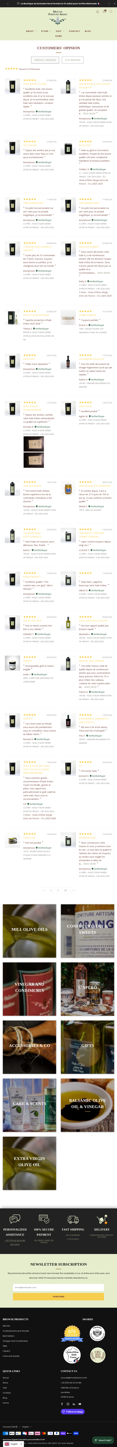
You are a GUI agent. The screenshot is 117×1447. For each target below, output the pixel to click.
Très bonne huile (33, 203)
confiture (29, 837)
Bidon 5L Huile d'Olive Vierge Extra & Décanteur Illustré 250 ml (38, 336)
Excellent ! (85, 145)
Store (44, 31)
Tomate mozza (87, 315)
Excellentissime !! (89, 246)
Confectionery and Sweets (16, 1330)
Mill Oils (6, 1325)
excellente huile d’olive (93, 620)
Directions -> (87, 3)
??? (80, 765)
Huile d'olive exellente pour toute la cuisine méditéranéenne (36, 769)
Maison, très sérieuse (91, 660)
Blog (88, 31)
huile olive (85, 406)
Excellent (29, 359)
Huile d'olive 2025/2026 (36, 315)
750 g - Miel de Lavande (90, 510)
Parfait (27, 660)
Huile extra (29, 145)
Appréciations (87, 837)
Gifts (5, 1346)
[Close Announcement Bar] (114, 3)
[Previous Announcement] (8, 4)
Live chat (15, 1244)
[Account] (97, 11)
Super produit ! (32, 576)
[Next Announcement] (109, 4)
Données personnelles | (30, 1439)
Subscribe (58, 1296)
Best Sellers (8, 1335)
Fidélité (27, 718)
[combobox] (13, 1444)
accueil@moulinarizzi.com (74, 1377)
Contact (74, 31)
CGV (43, 1439)
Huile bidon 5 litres (34, 83)
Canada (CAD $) (10, 1427)
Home (58, 36)
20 (65, 890)
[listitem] (59, 3)
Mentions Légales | (11, 1439)
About (30, 31)
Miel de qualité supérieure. (95, 485)
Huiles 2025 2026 (32, 620)
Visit (59, 31)
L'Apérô (6, 1351)
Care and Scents (11, 1356)
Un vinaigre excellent (92, 359)
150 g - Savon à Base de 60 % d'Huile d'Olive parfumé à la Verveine (36, 855)
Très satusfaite (32, 485)
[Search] (110, 11)
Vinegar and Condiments (15, 1341)
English (25, 1427)
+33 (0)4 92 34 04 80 (15, 1240)
